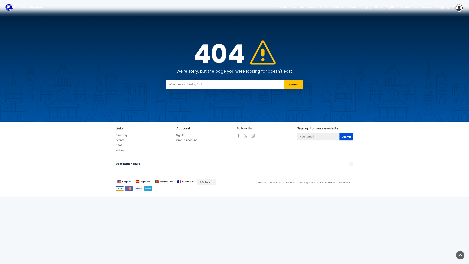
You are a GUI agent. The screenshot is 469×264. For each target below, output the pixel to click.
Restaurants (409, 7)
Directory (122, 135)
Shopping (442, 7)
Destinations (287, 7)
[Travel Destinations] (24, 7)
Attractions (308, 7)
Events (120, 140)
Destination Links (234, 164)
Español (146, 181)
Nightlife (391, 7)
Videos (120, 150)
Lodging (365, 7)
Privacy (290, 182)
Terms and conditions (268, 182)
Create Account (186, 140)
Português (166, 181)
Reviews (427, 7)
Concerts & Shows (332, 7)
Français (187, 181)
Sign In (180, 135)
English (126, 181)
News (119, 145)
